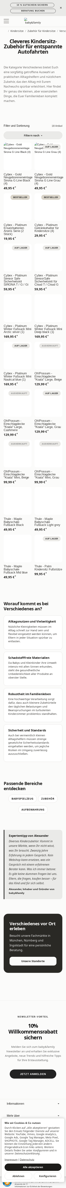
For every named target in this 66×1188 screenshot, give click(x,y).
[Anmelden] (53, 21)
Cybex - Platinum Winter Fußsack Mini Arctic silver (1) (17, 329)
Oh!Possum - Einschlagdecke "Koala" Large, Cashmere (14, 425)
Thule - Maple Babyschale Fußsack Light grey (47, 522)
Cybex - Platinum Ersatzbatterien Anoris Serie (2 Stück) (15, 230)
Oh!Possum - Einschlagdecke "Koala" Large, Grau (47, 424)
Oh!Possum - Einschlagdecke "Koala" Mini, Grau (46, 474)
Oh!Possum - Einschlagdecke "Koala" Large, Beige (48, 376)
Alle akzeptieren (33, 1167)
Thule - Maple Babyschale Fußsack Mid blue (15, 569)
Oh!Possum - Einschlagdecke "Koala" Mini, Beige (16, 474)
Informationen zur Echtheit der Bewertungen (33, 1186)
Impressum (11, 1159)
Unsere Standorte (33, 961)
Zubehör (47, 798)
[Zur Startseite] (33, 21)
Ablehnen (18, 1176)
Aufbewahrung (32, 809)
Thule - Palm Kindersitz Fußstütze (48, 568)
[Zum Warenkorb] (59, 21)
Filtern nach (32, 135)
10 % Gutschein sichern (32, 5)
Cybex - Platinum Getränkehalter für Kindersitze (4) (46, 228)
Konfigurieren (47, 1176)
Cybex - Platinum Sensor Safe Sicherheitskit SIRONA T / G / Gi (16, 280)
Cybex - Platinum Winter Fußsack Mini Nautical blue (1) (17, 376)
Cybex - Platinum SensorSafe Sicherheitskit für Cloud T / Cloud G (46, 280)
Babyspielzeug (23, 798)
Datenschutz (27, 1159)
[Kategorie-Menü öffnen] (6, 21)
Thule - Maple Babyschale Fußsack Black (14, 522)
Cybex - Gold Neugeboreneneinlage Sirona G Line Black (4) (18, 179)
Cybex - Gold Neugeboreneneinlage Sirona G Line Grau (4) (48, 179)
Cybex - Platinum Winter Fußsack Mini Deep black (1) (48, 329)
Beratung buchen (33, 11)
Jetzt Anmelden (33, 1074)
